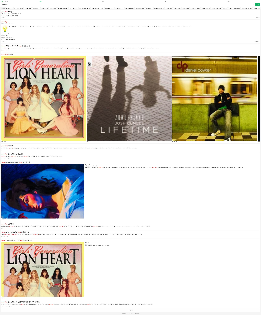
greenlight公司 (44, 8)
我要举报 (137, 313)
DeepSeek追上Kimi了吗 (84, 8)
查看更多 (257, 41)
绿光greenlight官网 (18, 8)
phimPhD (225, 8)
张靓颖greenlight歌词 (216, 8)
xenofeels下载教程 (119, 8)
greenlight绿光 (149, 8)
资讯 (103, 1)
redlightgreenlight (206, 8)
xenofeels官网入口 (109, 8)
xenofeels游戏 (9, 8)
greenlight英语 (185, 8)
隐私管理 (130, 313)
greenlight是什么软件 (159, 8)
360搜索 (4, 2)
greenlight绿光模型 (129, 8)
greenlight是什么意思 (195, 8)
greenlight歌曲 (53, 8)
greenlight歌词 (36, 8)
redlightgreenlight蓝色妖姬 (97, 8)
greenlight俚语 (169, 8)
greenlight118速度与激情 (234, 8)
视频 (229, 1)
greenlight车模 (177, 8)
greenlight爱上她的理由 (247, 8)
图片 (166, 1)
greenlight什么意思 (73, 8)
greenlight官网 (28, 8)
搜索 (257, 4)
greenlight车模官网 (140, 8)
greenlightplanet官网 (62, 8)
